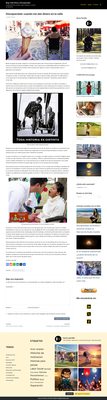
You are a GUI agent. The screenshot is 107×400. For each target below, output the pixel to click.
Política (34, 379)
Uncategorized (10, 375)
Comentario (10, 287)
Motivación (9, 367)
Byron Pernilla (11, 17)
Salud (42, 380)
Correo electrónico (34, 307)
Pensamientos (37, 375)
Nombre (9, 307)
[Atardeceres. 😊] (89, 355)
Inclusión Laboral (11, 365)
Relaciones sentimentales (13, 370)
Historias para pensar (18, 270)
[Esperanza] (89, 379)
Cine (7, 357)
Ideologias (9, 362)
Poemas (46, 375)
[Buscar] (99, 196)
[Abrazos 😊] (66, 379)
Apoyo (90, 4)
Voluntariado (9, 380)
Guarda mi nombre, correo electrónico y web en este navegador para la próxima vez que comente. (37, 314)
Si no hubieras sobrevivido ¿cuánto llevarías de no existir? (88, 254)
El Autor (95, 4)
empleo (40, 349)
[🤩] (66, 355)
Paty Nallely (34, 372)
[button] (100, 4)
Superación (36, 385)
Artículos (83, 4)
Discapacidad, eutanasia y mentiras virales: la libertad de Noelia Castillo (88, 228)
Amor (33, 349)
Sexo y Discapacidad (36, 382)
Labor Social (36, 368)
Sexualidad (9, 372)
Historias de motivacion (37, 354)
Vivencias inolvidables (12, 378)
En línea (81, 187)
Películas (43, 372)
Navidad (47, 369)
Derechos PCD (10, 360)
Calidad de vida (10, 355)
